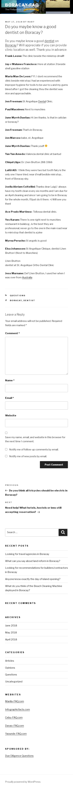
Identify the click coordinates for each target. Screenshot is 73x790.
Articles (9, 660)
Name (9, 380)
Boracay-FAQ (22, 5)
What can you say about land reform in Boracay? (32, 561)
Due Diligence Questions (19, 755)
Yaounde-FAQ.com (16, 733)
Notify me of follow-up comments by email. (34, 449)
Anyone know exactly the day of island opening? (32, 579)
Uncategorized (13, 681)
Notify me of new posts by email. (28, 456)
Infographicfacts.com (17, 709)
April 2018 (11, 639)
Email (9, 398)
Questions (18, 295)
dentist (49, 41)
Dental (42, 101)
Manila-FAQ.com (14, 701)
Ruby (31, 22)
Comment (12, 333)
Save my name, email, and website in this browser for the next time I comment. (35, 439)
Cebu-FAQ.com (14, 717)
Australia (27, 277)
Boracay (10, 45)
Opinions (10, 667)
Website (10, 415)
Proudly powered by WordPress (23, 781)
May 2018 (11, 632)
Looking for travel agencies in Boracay (27, 554)
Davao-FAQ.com (14, 725)
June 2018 (11, 625)
